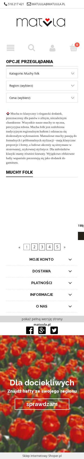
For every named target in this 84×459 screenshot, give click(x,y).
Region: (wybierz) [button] (21, 85)
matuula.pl (42, 324)
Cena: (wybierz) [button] (19, 98)
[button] (10, 47)
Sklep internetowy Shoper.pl (42, 456)
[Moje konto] (52, 47)
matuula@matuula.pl (48, 4)
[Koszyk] (73, 47)
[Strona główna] (42, 25)
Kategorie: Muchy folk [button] (24, 73)
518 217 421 (16, 4)
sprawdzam (42, 404)
